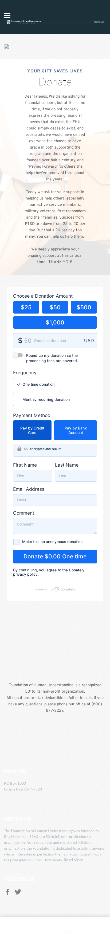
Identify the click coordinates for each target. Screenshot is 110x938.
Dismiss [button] (65, 930)
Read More (74, 859)
